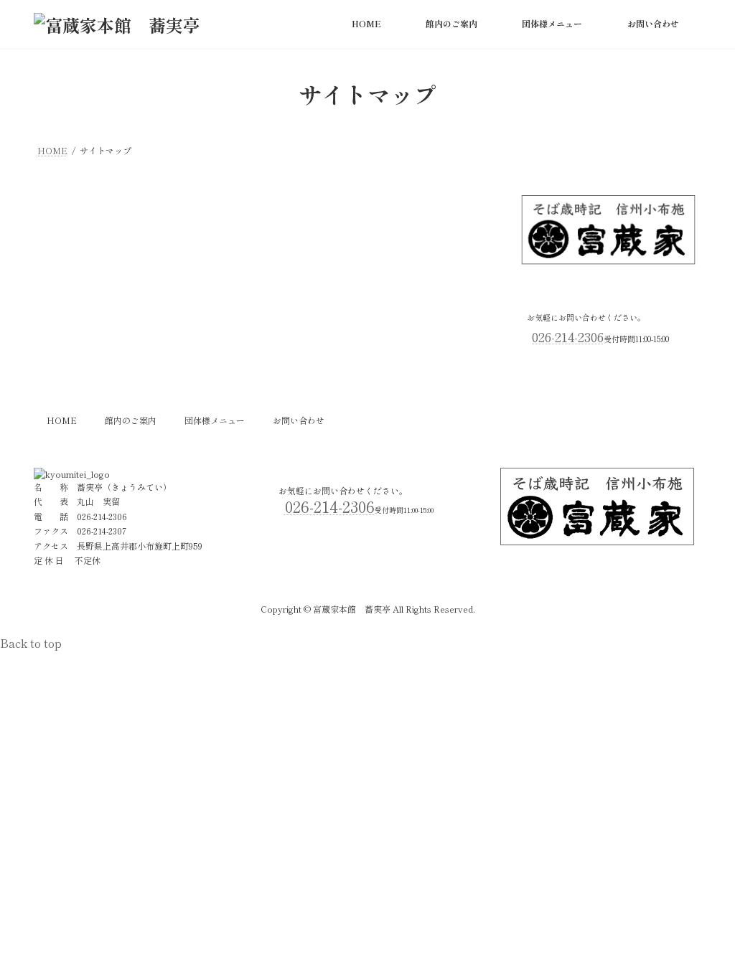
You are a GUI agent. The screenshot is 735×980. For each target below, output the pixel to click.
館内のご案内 (130, 420)
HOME (62, 420)
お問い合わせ (298, 420)
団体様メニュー (214, 420)
